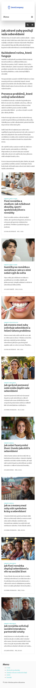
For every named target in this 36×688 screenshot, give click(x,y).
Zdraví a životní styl (11, 322)
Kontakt (9, 677)
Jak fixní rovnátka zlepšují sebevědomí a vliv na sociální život (16, 568)
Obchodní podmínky (13, 670)
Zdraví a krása (9, 443)
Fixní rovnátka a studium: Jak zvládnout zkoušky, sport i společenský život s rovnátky (17, 207)
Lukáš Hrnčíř (10, 289)
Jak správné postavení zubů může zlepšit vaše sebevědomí (16, 388)
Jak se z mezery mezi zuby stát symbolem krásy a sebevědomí (15, 508)
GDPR (8, 675)
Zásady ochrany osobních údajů (16, 672)
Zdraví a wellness (10, 383)
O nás (8, 668)
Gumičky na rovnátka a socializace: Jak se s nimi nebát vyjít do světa (17, 270)
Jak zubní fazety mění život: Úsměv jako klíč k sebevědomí (17, 448)
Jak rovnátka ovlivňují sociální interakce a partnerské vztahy (16, 629)
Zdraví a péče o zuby (10, 198)
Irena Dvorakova (11, 409)
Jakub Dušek (10, 470)
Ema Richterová (11, 231)
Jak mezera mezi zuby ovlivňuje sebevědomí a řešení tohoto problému (17, 328)
